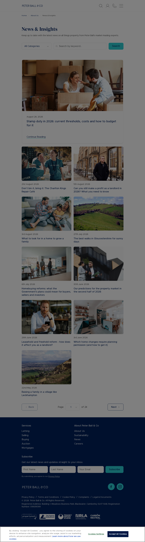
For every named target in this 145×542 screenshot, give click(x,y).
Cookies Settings (96, 534)
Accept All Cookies (118, 534)
